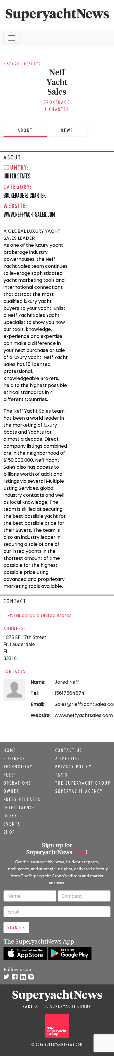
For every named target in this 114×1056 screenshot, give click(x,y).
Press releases (22, 799)
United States (17, 176)
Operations (17, 783)
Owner (12, 791)
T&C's (61, 774)
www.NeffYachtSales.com (29, 214)
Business (14, 758)
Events (12, 823)
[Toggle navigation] (12, 38)
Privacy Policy (73, 766)
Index (10, 815)
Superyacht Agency (79, 791)
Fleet (10, 774)
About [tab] (25, 130)
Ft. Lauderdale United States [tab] (39, 615)
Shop (9, 832)
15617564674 (69, 693)
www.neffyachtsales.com (84, 715)
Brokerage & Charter (25, 195)
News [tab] (67, 130)
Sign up (16, 927)
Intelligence (19, 807)
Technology (18, 766)
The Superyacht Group (82, 783)
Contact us (68, 750)
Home (10, 750)
